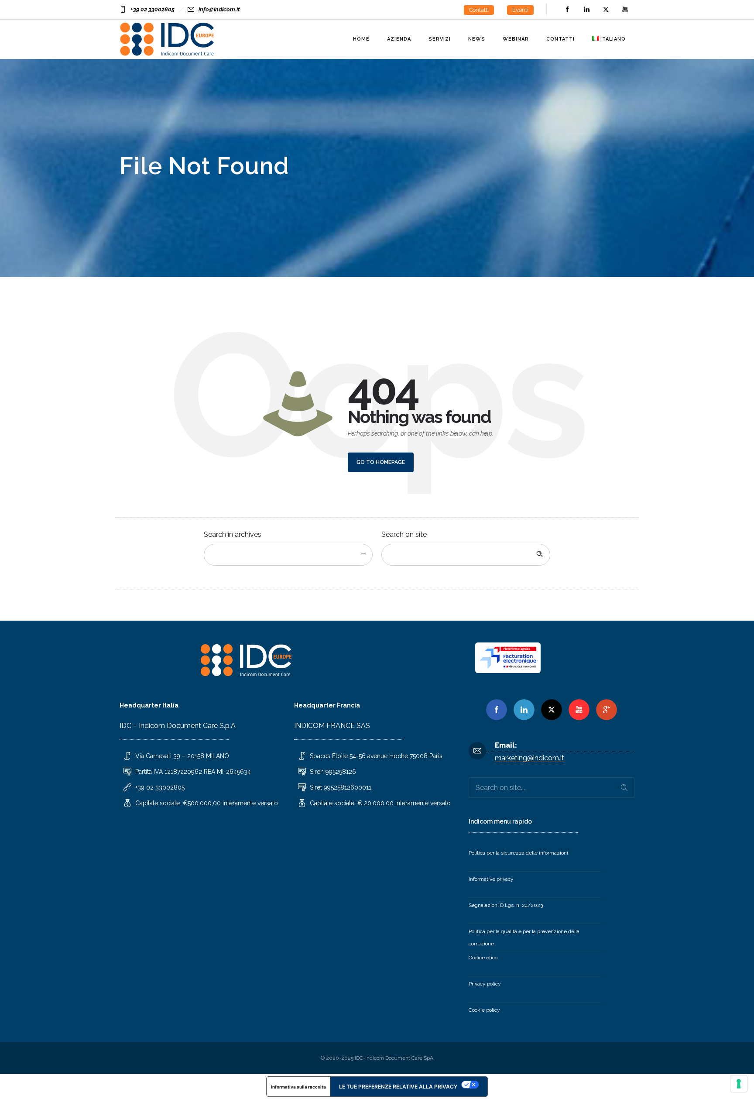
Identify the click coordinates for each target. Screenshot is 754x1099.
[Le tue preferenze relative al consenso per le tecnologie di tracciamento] (738, 1083)
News (476, 39)
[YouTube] (624, 9)
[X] (551, 709)
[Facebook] (567, 9)
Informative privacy (491, 879)
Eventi (520, 10)
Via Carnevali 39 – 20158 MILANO (182, 755)
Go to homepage (380, 462)
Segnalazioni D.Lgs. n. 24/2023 (506, 905)
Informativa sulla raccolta (298, 1086)
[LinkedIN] (586, 9)
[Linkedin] (524, 709)
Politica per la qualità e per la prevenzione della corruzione (524, 937)
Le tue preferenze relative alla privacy (398, 1086)
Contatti (479, 10)
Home (361, 39)
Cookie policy (484, 1010)
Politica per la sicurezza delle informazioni (518, 853)
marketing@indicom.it (529, 758)
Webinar (516, 39)
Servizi (439, 39)
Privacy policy (485, 984)
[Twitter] (605, 9)
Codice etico (483, 958)
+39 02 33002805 (152, 9)
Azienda (399, 39)
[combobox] (288, 555)
